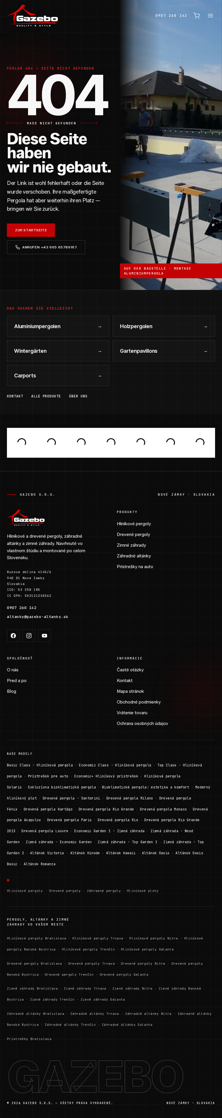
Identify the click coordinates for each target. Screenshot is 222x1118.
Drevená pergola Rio (118, 820)
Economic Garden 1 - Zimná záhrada (109, 831)
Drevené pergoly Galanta (124, 974)
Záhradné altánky (134, 556)
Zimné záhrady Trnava (85, 988)
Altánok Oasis (156, 853)
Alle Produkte (46, 396)
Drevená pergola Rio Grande (106, 809)
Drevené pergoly (133, 534)
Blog (11, 691)
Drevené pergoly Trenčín (69, 974)
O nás (12, 669)
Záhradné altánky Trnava (94, 1014)
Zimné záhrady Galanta (103, 999)
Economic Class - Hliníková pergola (115, 765)
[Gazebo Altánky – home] (32, 15)
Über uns (78, 396)
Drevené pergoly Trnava (91, 963)
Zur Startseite (31, 230)
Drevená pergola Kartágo (48, 809)
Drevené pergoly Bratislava (34, 963)
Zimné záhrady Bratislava (32, 988)
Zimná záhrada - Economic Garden (59, 842)
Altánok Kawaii (121, 853)
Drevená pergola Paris (69, 820)
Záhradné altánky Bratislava (35, 1014)
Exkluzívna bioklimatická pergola (62, 787)
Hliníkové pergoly (134, 523)
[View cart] (196, 15)
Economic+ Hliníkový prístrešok (106, 776)
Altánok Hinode (85, 853)
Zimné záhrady (131, 545)
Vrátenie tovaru (132, 712)
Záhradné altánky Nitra (148, 1014)
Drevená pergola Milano (129, 798)
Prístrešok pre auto (48, 776)
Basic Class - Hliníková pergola (40, 765)
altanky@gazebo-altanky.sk (38, 616)
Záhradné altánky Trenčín (70, 1025)
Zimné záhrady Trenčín (52, 999)
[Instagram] (29, 635)
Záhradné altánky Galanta (127, 1025)
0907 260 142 (171, 15)
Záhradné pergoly (104, 891)
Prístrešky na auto (135, 566)
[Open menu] (210, 15)
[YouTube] (44, 635)
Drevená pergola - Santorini (71, 798)
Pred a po (17, 680)
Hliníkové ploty (143, 891)
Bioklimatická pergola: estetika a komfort (145, 787)
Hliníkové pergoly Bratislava (36, 938)
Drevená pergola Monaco (163, 809)
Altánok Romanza (40, 864)
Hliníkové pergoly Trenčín (88, 949)
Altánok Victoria (47, 853)
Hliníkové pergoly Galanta (147, 949)
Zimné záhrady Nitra (132, 988)
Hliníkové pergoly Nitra (153, 938)
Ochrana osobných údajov (142, 723)
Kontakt (15, 396)
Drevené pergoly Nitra (143, 963)
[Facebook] (13, 635)
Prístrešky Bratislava (29, 1039)
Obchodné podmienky (139, 702)
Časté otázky (130, 669)
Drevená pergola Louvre (44, 831)
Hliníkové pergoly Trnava (97, 938)
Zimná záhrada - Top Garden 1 (127, 842)
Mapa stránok (130, 691)
